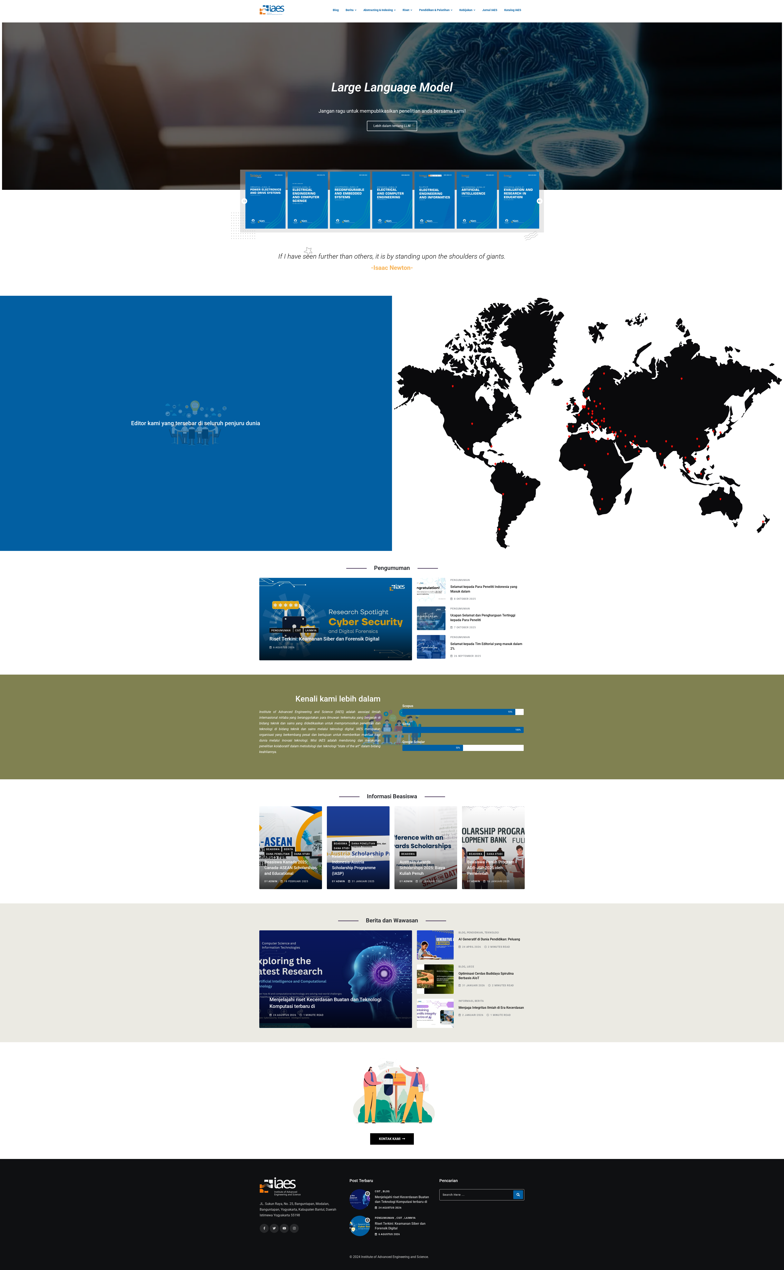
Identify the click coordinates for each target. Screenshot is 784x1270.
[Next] (540, 201)
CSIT (378, 1191)
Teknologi (491, 932)
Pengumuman (460, 580)
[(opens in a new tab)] (265, 200)
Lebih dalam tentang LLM (392, 126)
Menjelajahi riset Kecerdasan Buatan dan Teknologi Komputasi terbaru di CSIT (402, 1201)
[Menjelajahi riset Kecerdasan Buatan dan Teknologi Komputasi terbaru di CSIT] (360, 1199)
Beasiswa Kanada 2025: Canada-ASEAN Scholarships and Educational (290, 868)
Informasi (466, 1001)
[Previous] (244, 201)
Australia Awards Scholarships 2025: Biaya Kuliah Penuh (422, 868)
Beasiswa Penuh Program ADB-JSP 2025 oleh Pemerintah (490, 868)
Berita (350, 10)
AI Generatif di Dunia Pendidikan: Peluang (489, 939)
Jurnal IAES (489, 10)
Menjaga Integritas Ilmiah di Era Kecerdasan (491, 1008)
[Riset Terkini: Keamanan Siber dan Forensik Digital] (360, 1226)
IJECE (470, 966)
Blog (336, 10)
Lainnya (410, 1218)
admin (272, 881)
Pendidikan (475, 932)
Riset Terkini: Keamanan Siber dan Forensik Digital (324, 639)
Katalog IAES (512, 10)
